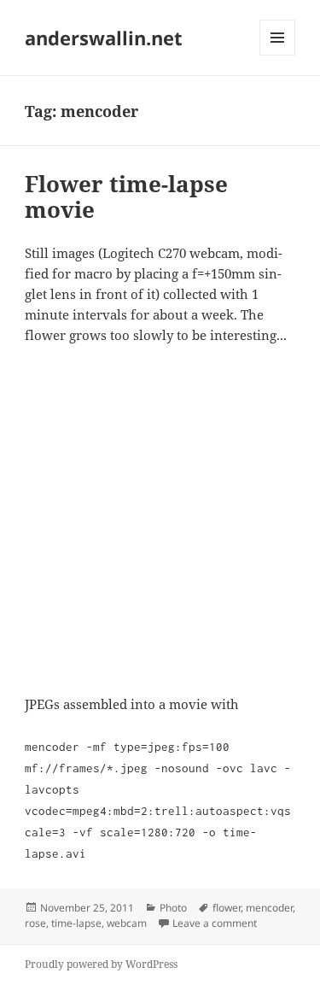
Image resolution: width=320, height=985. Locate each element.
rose (35, 923)
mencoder (269, 907)
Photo (173, 907)
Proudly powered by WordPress (101, 964)
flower (226, 907)
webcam (127, 923)
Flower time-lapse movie (126, 196)
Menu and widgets (277, 55)
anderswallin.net (104, 37)
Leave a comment (214, 923)
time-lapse (76, 923)
